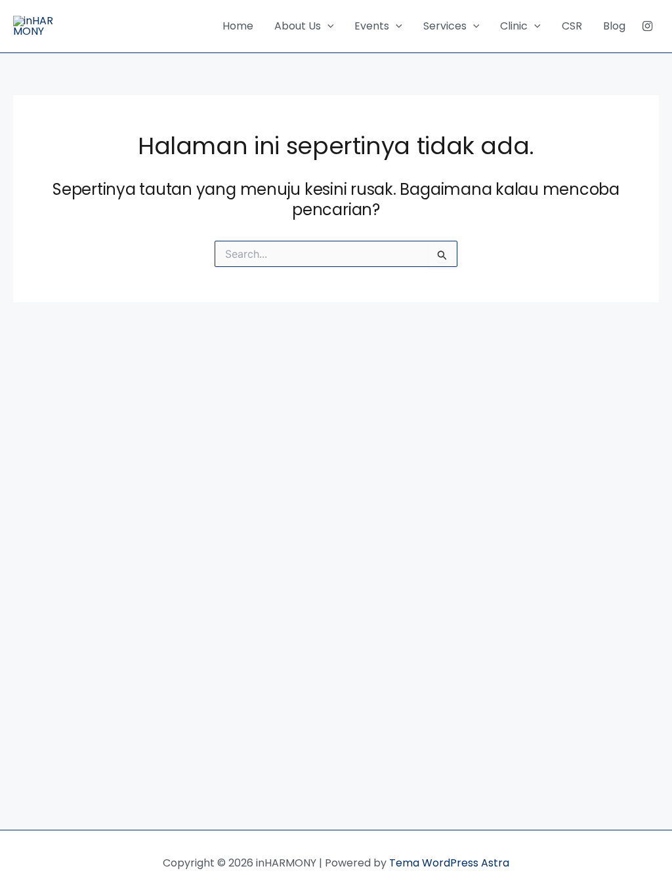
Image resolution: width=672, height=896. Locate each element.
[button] (327, 26)
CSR (572, 25)
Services (445, 25)
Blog (614, 25)
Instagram (647, 26)
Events (371, 25)
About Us (297, 25)
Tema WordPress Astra (449, 862)
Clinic (514, 25)
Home (237, 25)
